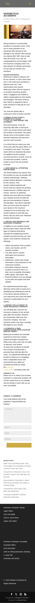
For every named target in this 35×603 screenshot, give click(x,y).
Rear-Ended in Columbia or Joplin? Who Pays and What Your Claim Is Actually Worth (17, 482)
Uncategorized (24, 19)
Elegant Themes (21, 598)
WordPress (22, 600)
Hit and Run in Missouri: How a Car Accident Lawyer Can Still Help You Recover (17, 474)
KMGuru (7, 19)
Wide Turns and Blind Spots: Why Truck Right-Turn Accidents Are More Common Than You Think (17, 466)
